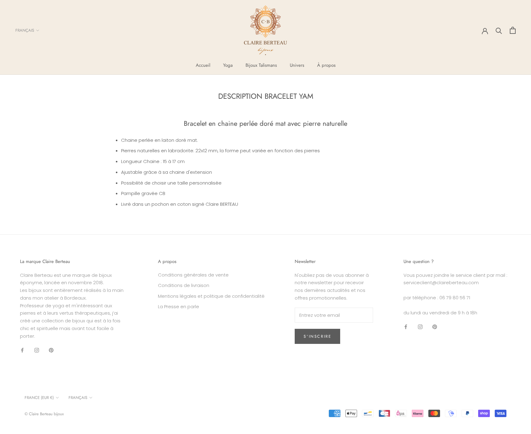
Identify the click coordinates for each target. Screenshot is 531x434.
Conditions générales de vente (193, 275)
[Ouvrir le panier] (513, 30)
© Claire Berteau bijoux (44, 414)
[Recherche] (499, 30)
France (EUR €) (39, 397)
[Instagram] (36, 350)
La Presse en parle (178, 306)
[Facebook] (22, 350)
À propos (326, 65)
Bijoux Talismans (261, 65)
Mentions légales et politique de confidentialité (211, 296)
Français (24, 30)
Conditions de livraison (183, 285)
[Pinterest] (51, 350)
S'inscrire (317, 336)
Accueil (203, 65)
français (78, 397)
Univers (297, 65)
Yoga (228, 65)
